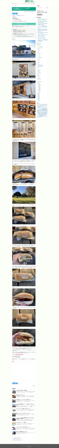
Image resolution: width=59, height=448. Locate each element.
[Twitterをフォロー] (37, 14)
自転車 (38, 71)
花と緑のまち (39, 72)
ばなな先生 (45, 104)
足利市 (40, 114)
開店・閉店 (15, 3)
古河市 (34, 385)
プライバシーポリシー (35, 445)
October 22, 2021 (31, 36)
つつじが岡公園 (42, 104)
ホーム (13, 3)
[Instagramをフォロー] (39, 14)
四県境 (38, 62)
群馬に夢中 (39, 70)
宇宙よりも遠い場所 (32, 3)
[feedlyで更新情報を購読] (40, 14)
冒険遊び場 (39, 110)
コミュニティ (28, 3)
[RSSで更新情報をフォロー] (41, 14)
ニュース (39, 56)
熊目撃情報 (40, 57)
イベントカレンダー (40, 47)
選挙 (38, 76)
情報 (38, 67)
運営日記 (39, 75)
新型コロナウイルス (42, 112)
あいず (38, 104)
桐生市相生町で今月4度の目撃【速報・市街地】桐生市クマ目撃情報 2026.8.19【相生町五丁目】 (42, 30)
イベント (18, 3)
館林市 (41, 116)
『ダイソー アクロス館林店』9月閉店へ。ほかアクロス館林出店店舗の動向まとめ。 (42, 27)
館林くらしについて (24, 445)
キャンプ (39, 50)
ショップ (23, 3)
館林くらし (29, 1)
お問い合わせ (30, 445)
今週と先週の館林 (39, 109)
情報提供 (27, 445)
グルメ (20, 3)
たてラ (40, 104)
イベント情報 (40, 46)
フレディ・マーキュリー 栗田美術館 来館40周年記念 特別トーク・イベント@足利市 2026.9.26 (42, 40)
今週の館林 (44, 109)
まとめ (25, 3)
